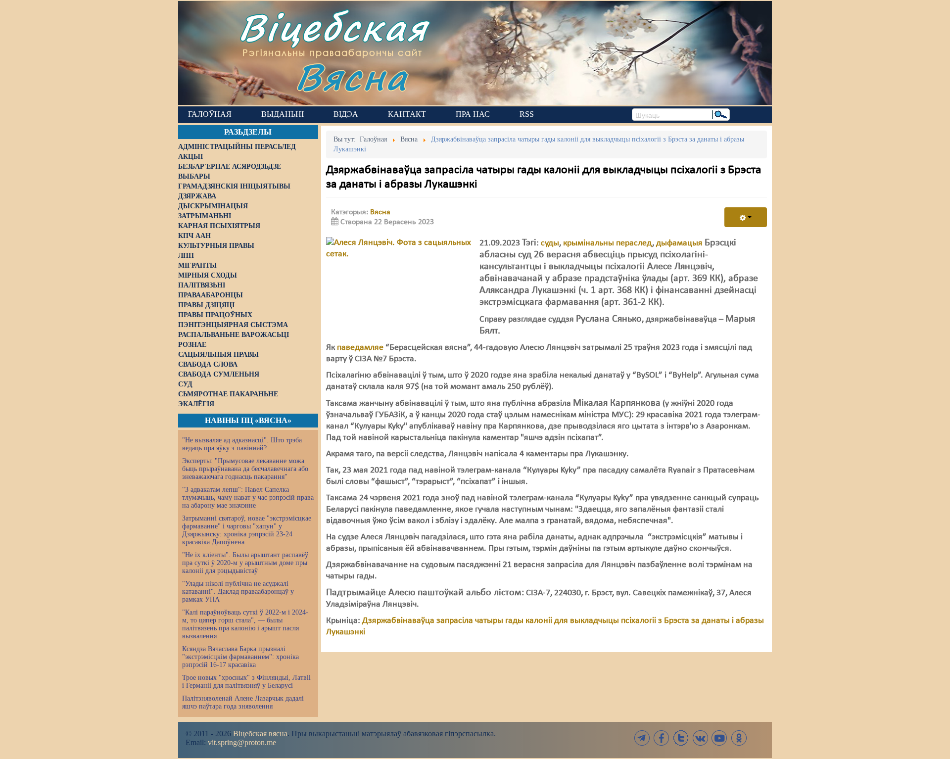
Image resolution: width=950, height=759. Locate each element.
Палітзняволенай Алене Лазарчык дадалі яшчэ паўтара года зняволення (243, 702)
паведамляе (360, 347)
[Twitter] (680, 738)
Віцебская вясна (260, 733)
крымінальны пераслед (607, 243)
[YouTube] (719, 738)
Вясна (351, 76)
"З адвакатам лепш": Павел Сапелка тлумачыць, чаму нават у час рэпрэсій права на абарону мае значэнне (248, 497)
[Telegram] (642, 738)
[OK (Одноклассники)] (738, 738)
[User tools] (745, 217)
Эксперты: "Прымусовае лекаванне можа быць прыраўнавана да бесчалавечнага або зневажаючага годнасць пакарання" (245, 468)
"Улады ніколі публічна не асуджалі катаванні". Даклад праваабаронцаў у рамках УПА (238, 591)
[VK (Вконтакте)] (700, 738)
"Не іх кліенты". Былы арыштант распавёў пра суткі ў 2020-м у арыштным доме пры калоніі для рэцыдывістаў (245, 562)
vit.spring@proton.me (242, 742)
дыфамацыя (679, 243)
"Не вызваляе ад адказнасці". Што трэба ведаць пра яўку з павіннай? (242, 444)
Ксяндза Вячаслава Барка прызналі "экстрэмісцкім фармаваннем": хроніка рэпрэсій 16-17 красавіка (240, 656)
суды (550, 243)
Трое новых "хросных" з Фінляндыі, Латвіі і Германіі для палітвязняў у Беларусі (246, 681)
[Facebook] (661, 738)
